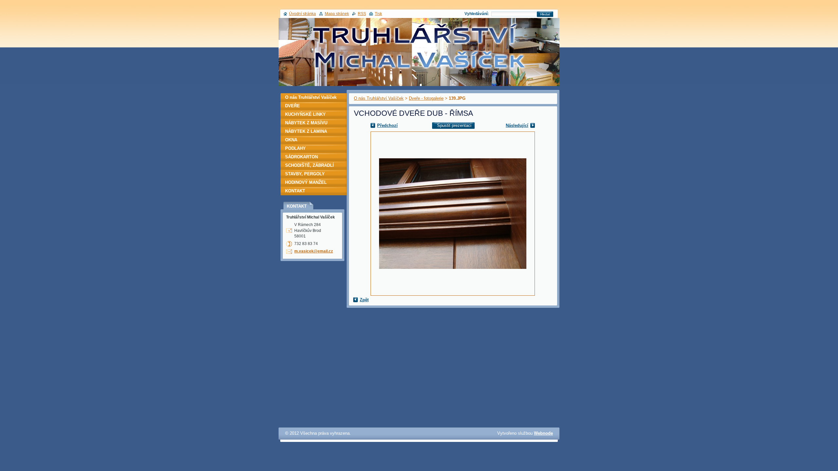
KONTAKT (295, 190)
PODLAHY (295, 148)
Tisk (378, 14)
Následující (517, 125)
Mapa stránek (337, 14)
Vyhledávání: (477, 14)
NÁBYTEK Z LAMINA (306, 131)
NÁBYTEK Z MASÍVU (306, 122)
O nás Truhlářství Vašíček (379, 98)
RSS (362, 14)
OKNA (291, 139)
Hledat (545, 14)
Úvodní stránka (302, 14)
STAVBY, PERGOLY (305, 173)
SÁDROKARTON (301, 156)
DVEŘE (292, 105)
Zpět (364, 299)
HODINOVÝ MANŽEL (306, 182)
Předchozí (387, 125)
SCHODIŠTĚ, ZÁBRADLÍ (309, 165)
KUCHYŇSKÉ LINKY (305, 114)
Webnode (543, 433)
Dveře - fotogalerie (426, 98)
